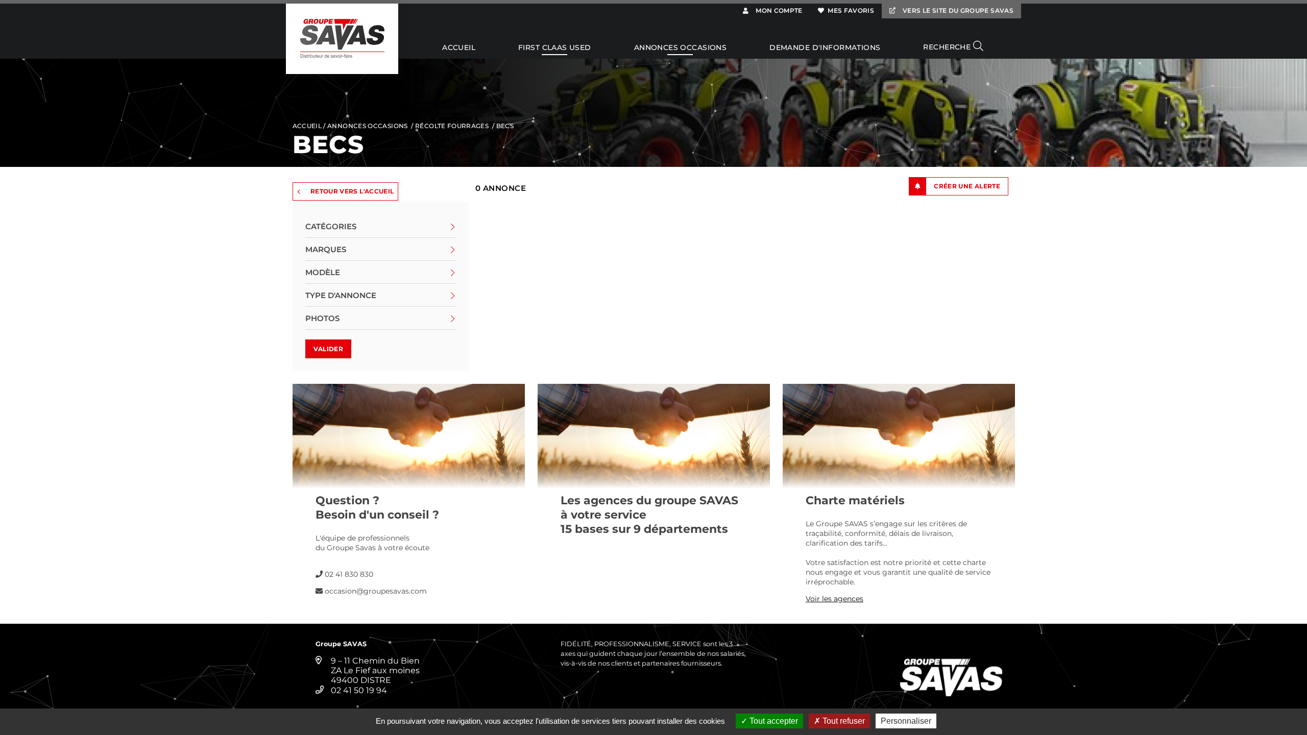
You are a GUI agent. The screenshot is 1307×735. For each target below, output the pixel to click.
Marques (325, 249)
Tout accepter (772, 721)
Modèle (322, 272)
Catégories (330, 226)
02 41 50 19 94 (359, 690)
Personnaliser (906, 721)
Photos (322, 318)
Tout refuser (842, 721)
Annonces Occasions (680, 48)
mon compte (778, 10)
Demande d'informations (824, 48)
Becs (505, 126)
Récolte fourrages (452, 126)
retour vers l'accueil (352, 191)
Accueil (458, 48)
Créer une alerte (967, 186)
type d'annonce (340, 295)
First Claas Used (554, 48)
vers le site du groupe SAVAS (957, 10)
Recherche (948, 47)
